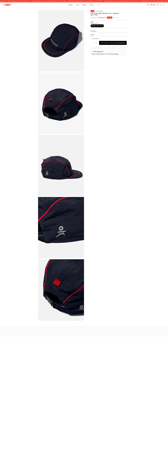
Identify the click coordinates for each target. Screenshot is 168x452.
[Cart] (163, 5)
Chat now (116, 54)
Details (92, 34)
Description (93, 31)
